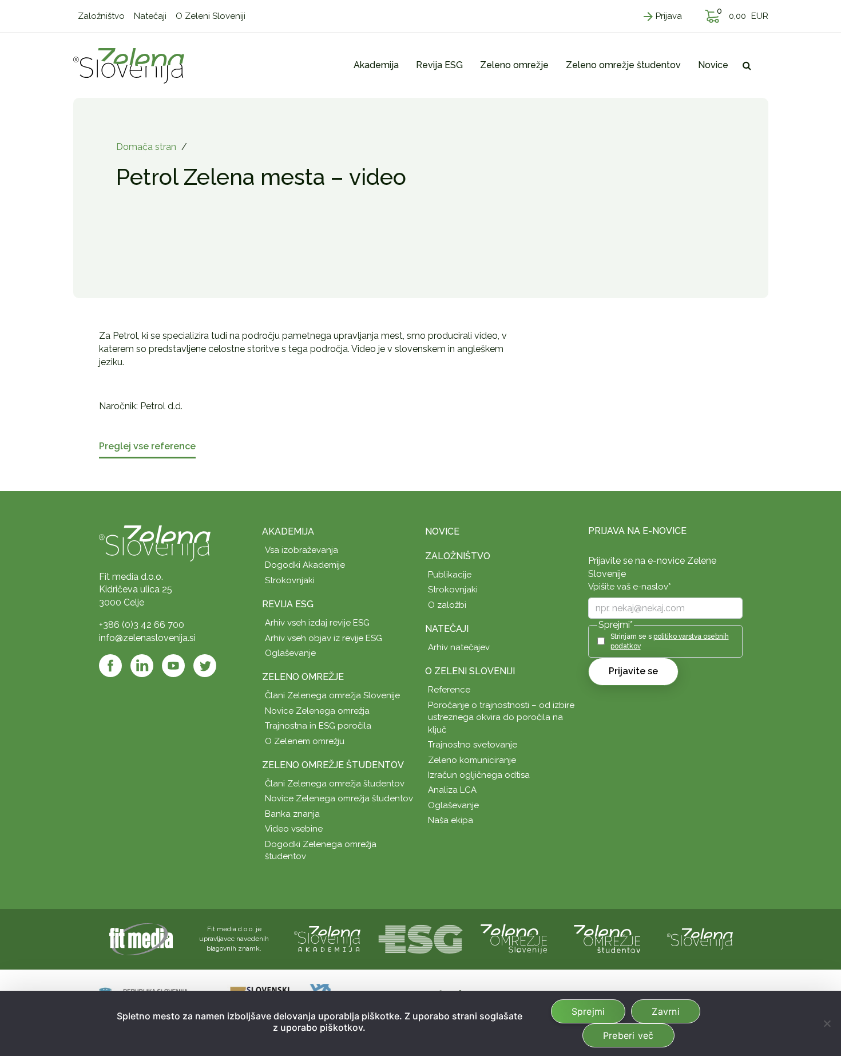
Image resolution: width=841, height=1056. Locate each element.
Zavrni (666, 1011)
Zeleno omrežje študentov (333, 765)
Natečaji (447, 628)
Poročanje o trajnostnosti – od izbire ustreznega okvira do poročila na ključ (501, 717)
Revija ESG (288, 604)
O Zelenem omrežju (304, 741)
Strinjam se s (669, 641)
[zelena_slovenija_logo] (700, 938)
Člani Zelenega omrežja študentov (334, 783)
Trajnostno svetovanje (472, 744)
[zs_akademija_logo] (327, 938)
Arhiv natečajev (459, 647)
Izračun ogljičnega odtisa (479, 775)
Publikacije (449, 574)
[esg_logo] (420, 938)
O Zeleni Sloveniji (470, 671)
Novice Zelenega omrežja (317, 711)
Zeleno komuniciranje (472, 760)
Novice (442, 531)
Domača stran (146, 146)
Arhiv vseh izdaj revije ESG (317, 623)
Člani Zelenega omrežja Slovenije (332, 695)
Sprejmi (588, 1011)
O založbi (447, 605)
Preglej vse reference (147, 447)
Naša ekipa (450, 820)
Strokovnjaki (290, 580)
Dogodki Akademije (305, 565)
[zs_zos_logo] (607, 938)
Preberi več (628, 1035)
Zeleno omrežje (303, 676)
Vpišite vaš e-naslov (629, 587)
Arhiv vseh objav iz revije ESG (323, 638)
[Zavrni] (826, 1023)
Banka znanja (292, 814)
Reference (449, 690)
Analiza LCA (452, 790)
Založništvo (457, 556)
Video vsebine (294, 829)
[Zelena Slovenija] (128, 65)
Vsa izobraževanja (301, 550)
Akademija (288, 531)
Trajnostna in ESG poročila (318, 726)
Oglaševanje (290, 653)
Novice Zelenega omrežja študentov (339, 798)
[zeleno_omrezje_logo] (514, 938)
